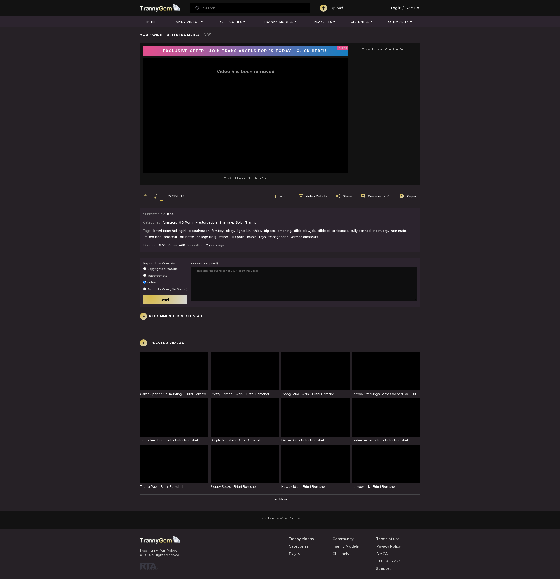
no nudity (380, 231)
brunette (187, 237)
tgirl (182, 231)
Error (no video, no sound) (167, 289)
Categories (231, 21)
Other (151, 282)
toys (262, 237)
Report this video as (159, 263)
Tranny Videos (185, 21)
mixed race (152, 237)
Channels (360, 21)
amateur (170, 237)
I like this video (145, 196)
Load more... (280, 499)
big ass (269, 231)
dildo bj (324, 231)
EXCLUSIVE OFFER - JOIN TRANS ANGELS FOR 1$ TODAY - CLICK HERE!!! (245, 51)
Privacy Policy (388, 546)
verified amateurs (304, 237)
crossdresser (198, 231)
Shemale (226, 222)
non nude (398, 231)
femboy (218, 231)
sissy (230, 231)
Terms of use (387, 539)
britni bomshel (165, 231)
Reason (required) (204, 263)
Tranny (250, 222)
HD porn (237, 237)
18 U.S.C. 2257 (388, 561)
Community (398, 21)
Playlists (323, 21)
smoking (284, 231)
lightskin (244, 231)
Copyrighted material (162, 269)
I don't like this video (155, 196)
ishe (170, 214)
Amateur (169, 222)
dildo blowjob (304, 231)
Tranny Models (278, 21)
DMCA (382, 554)
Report (412, 196)
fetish (223, 237)
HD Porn (186, 222)
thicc (257, 231)
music (251, 237)
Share (347, 196)
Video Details (316, 196)
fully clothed (361, 231)
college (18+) (206, 237)
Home (151, 21)
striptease (340, 231)
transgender (278, 237)
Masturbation (206, 222)
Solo (239, 222)
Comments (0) (379, 196)
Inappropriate (157, 275)
